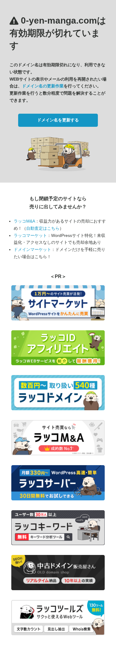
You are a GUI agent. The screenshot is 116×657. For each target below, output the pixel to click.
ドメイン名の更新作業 (43, 86)
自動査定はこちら (42, 228)
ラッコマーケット (30, 235)
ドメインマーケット (32, 249)
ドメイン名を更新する (58, 120)
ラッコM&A (24, 221)
